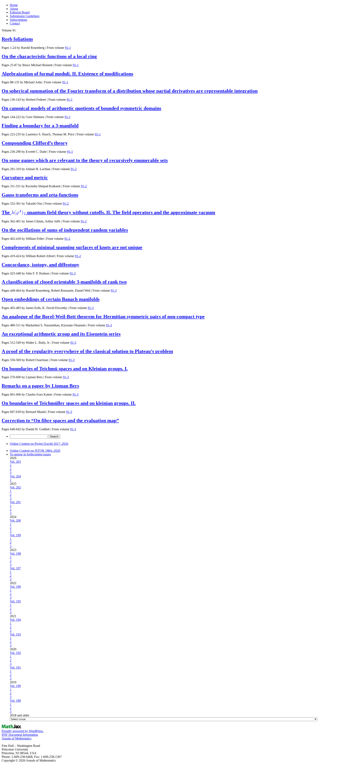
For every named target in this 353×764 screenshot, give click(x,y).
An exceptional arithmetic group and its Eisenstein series (61, 334)
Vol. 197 (15, 568)
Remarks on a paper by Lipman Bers (40, 385)
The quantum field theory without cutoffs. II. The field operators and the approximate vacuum (108, 212)
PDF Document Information (20, 734)
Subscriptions (18, 19)
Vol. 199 (15, 535)
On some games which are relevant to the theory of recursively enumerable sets (85, 160)
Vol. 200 (15, 520)
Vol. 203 (15, 461)
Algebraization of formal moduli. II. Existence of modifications (67, 73)
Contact (15, 23)
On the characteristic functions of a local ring (49, 56)
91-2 (74, 169)
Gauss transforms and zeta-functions (40, 194)
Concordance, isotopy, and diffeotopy (40, 264)
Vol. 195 (15, 601)
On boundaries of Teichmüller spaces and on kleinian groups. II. (69, 403)
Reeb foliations (17, 39)
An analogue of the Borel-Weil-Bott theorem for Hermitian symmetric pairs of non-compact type (103, 316)
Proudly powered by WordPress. (23, 731)
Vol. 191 (15, 667)
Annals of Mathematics (16, 738)
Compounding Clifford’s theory (35, 143)
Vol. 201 (15, 502)
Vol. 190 (15, 686)
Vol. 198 (15, 553)
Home (14, 5)
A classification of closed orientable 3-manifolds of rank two (64, 281)
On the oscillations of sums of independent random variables (65, 230)
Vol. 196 (15, 586)
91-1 (68, 47)
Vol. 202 (15, 487)
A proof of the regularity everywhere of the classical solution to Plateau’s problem (87, 351)
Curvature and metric (25, 177)
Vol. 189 (15, 700)
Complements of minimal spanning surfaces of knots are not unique (72, 247)
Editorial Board (20, 12)
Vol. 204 (15, 476)
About (14, 8)
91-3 (73, 273)
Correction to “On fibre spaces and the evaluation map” (60, 420)
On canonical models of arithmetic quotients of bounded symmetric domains (81, 108)
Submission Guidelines (24, 16)
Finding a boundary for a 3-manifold (40, 125)
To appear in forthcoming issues (30, 454)
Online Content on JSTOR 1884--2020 (35, 450)
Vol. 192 (15, 653)
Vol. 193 (15, 634)
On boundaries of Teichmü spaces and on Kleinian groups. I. (65, 368)
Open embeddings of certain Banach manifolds (50, 299)
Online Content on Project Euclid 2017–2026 (39, 443)
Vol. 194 (15, 619)
